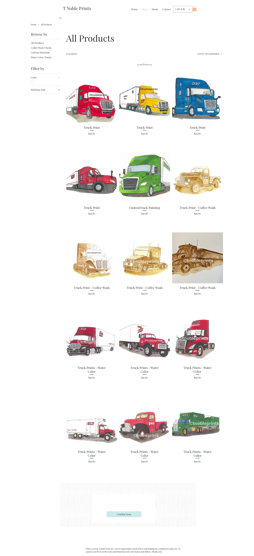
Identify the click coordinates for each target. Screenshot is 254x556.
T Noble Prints (77, 8)
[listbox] (182, 9)
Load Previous (144, 64)
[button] (182, 9)
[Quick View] (91, 97)
